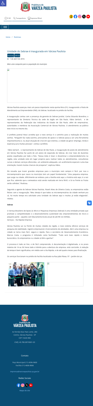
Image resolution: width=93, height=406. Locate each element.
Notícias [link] (17, 37)
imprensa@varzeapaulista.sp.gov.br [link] (24, 371)
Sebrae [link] (17, 55)
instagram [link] (79, 16)
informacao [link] (71, 16)
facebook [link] (75, 16)
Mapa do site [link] (24, 390)
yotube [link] (88, 16)
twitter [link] (84, 16)
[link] (3, 3)
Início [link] (8, 37)
